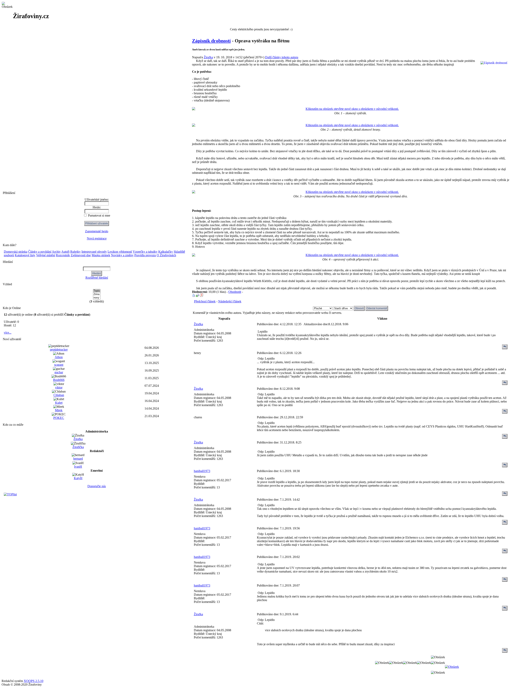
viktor (58, 387)
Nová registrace (97, 238)
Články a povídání (39, 251)
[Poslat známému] (197, 295)
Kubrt (58, 402)
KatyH (78, 478)
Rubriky (75, 251)
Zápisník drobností (211, 40)
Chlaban (58, 395)
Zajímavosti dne (81, 255)
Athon (59, 357)
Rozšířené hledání (96, 277)
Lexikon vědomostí (120, 251)
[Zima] (96, 294)
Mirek (58, 410)
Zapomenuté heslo (96, 231)
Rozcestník (63, 255)
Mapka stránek (101, 255)
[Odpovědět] (504, 346)
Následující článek (229, 301)
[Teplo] (96, 291)
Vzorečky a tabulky (145, 251)
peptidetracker (59, 349)
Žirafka (78, 439)
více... (7, 332)
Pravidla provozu (145, 255)
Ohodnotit (234, 291)
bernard (78, 458)
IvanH (78, 466)
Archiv (56, 251)
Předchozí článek (205, 301)
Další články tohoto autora (281, 57)
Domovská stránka (15, 251)
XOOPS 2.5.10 (33, 681)
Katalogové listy (25, 255)
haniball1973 (202, 471)
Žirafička (78, 447)
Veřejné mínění (45, 255)
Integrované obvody (94, 251)
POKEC (58, 418)
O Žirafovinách (166, 255)
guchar (58, 372)
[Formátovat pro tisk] (193, 295)
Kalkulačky (165, 251)
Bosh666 (58, 380)
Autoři (65, 251)
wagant (58, 364)
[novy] (96, 297)
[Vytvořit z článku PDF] (201, 295)
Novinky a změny (122, 255)
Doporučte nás (96, 486)
